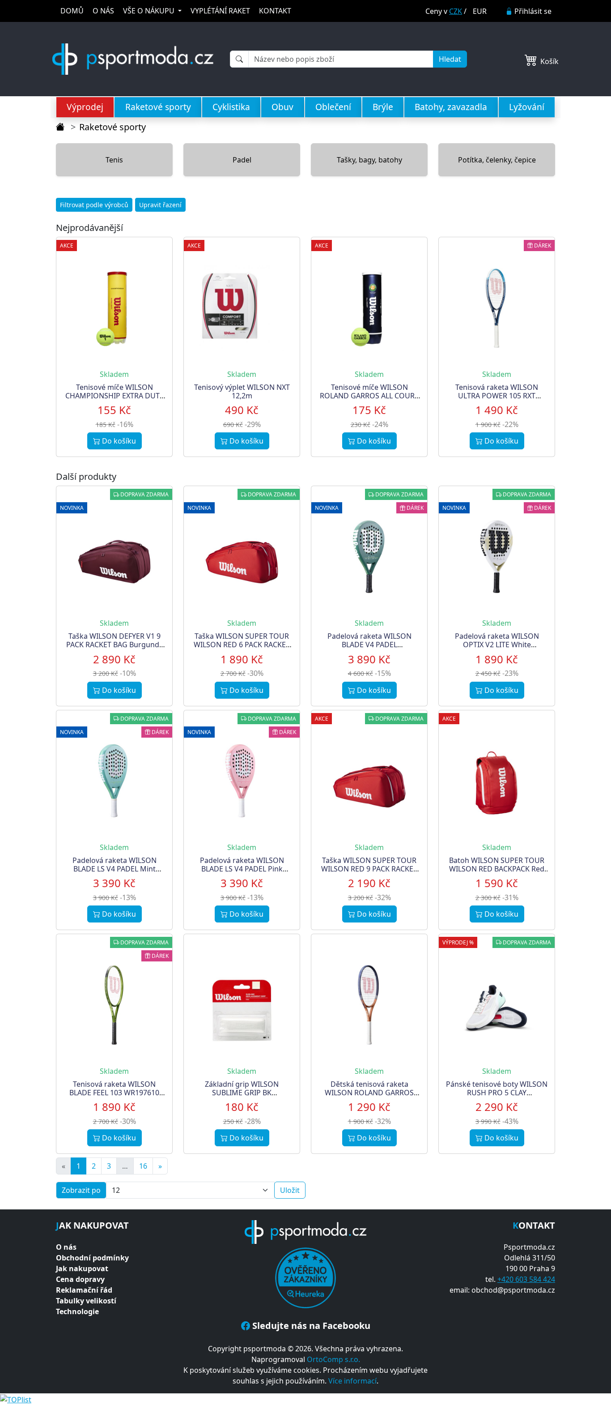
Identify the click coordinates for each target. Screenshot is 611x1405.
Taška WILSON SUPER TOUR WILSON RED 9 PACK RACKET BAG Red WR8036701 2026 (369, 868)
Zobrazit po (81, 1190)
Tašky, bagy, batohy (369, 160)
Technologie (77, 1311)
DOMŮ (72, 11)
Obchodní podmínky (92, 1258)
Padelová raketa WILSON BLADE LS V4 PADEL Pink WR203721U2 (242, 868)
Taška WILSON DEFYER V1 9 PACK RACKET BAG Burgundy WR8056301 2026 (114, 644)
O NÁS (103, 11)
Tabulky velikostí (86, 1301)
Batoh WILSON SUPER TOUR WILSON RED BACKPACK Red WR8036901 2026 (496, 868)
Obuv (282, 107)
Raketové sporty (158, 107)
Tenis (114, 160)
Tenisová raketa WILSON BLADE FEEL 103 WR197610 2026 (114, 1092)
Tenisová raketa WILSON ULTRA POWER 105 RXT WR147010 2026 (496, 395)
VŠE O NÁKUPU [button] (149, 11)
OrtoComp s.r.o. (333, 1359)
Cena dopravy (80, 1279)
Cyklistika (231, 107)
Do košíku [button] (118, 441)
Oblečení (333, 107)
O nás (66, 1247)
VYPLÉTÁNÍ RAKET (220, 11)
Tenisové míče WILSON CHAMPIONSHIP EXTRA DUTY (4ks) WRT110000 (114, 395)
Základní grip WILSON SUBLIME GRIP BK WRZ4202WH (242, 1092)
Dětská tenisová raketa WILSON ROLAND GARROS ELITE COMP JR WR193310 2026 (369, 1097)
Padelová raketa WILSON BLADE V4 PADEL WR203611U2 (369, 644)
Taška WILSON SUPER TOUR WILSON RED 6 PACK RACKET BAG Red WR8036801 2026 (242, 644)
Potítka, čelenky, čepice (497, 160)
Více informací (352, 1381)
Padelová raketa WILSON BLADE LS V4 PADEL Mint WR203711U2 (114, 868)
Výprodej (85, 107)
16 (143, 1166)
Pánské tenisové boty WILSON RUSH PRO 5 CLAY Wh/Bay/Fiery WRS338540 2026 (496, 1097)
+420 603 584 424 (526, 1279)
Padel (242, 160)
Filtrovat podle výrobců (94, 205)
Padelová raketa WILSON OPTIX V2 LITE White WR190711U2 (497, 644)
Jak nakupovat (82, 1268)
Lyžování (526, 107)
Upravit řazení (160, 205)
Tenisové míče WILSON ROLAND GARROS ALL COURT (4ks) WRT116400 (369, 395)
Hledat (450, 59)
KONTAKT (275, 11)
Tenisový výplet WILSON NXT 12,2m (242, 391)
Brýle (383, 107)
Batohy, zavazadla (451, 107)
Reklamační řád (84, 1290)
